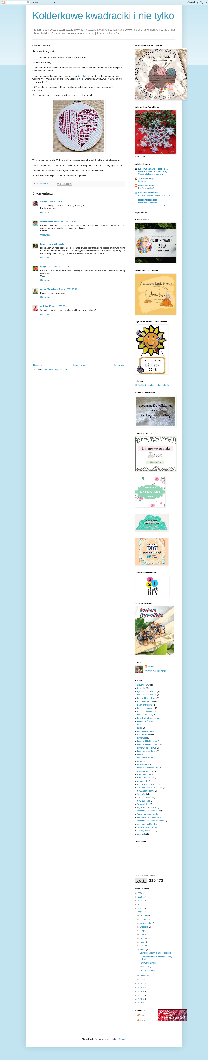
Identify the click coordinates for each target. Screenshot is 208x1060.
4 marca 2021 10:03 (60, 266)
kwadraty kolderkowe (146, 748)
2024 (140, 901)
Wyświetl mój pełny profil (155, 671)
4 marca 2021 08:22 (67, 221)
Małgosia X (45, 266)
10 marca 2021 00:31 (58, 306)
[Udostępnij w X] (64, 184)
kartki (139, 728)
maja (142, 942)
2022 (140, 908)
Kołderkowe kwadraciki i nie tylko (103, 15)
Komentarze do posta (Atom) (56, 370)
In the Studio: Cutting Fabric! (149, 202)
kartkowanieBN (144, 734)
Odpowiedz (45, 212)
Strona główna (79, 365)
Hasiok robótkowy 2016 (147, 721)
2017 (140, 995)
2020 (140, 984)
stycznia (144, 979)
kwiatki (140, 754)
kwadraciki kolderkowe (147, 741)
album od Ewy (143, 685)
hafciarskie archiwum (146, 698)
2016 (140, 999)
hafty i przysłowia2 (145, 711)
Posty (141, 1015)
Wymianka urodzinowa (147, 807)
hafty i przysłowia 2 (145, 708)
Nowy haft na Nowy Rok (147, 768)
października (146, 923)
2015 (140, 1003)
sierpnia (144, 931)
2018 (140, 991)
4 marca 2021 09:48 (55, 244)
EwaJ (42, 244)
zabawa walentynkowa (147, 827)
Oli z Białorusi (84, 76)
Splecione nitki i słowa (148, 193)
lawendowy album (145, 758)
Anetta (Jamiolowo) (49, 289)
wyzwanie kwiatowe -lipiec (149, 811)
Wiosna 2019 (143, 804)
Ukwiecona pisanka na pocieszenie (155, 953)
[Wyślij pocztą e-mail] (58, 184)
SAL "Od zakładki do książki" (149, 787)
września (144, 927)
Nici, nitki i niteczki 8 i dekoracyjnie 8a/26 (154, 195)
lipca (142, 934)
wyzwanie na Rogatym (147, 824)
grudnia (143, 915)
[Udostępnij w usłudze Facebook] (67, 184)
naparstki (141, 761)
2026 (140, 893)
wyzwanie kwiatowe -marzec (149, 817)
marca (143, 950)
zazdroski (141, 834)
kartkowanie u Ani (145, 731)
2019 (140, 988)
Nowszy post (39, 365)
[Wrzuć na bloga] (61, 184)
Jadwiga (44, 306)
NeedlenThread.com (147, 200)
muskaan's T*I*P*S (147, 186)
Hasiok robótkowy (145, 715)
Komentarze (144, 1020)
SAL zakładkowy (144, 798)
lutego (143, 975)
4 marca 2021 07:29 (57, 201)
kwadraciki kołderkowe (147, 744)
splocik (43, 201)
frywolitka (141, 688)
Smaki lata (142, 181)
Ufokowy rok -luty (147, 970)
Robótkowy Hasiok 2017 (148, 784)
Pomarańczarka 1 (145, 778)
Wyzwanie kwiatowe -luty (148, 814)
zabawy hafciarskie (145, 830)
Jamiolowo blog (145, 179)
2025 (140, 897)
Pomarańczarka (144, 774)
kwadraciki (142, 738)
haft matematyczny (145, 701)
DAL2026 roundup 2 (146, 188)
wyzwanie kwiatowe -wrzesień (150, 821)
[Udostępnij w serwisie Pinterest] (70, 184)
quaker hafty (142, 781)
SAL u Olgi (142, 794)
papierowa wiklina (145, 771)
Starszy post (119, 365)
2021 (140, 912)
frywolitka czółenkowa (147, 695)
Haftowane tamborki (148, 963)
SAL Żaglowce (143, 801)
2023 (140, 904)
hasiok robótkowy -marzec (148, 718)
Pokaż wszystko (170, 206)
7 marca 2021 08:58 (68, 289)
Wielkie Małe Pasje (49, 221)
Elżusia (151, 667)
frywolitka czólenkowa (147, 691)
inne (139, 725)
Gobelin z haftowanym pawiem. (150, 174)
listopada (144, 919)
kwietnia (144, 946)
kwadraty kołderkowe (146, 751)
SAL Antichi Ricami (145, 791)
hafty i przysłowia (144, 705)
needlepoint (142, 764)
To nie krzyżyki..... (147, 967)
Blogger (122, 1039)
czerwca (144, 938)
